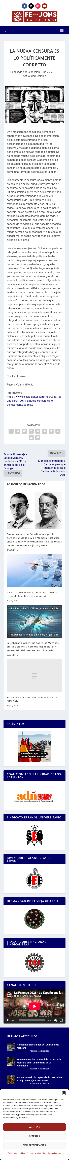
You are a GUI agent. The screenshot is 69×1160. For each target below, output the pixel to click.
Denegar (34, 1136)
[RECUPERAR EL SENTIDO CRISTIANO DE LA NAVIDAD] (34, 675)
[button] (64, 1093)
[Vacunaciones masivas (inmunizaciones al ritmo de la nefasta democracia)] (34, 570)
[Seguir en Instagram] (38, 6)
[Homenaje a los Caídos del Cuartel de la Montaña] (11, 1047)
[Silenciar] (55, 1020)
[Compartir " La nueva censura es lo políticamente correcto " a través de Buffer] (51, 431)
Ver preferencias (34, 1145)
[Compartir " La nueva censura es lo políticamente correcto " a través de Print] (37, 437)
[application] (35, 1006)
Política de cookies (16, 1153)
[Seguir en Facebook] (24, 6)
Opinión (41, 76)
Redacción (33, 72)
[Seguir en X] (31, 6)
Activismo (34, 1051)
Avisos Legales (54, 1153)
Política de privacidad (36, 1153)
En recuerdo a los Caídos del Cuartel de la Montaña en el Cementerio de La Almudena (39, 1062)
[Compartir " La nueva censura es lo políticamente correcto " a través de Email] (31, 437)
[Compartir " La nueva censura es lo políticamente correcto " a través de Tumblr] (31, 431)
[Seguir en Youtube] (44, 6)
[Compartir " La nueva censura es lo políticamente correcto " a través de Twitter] (17, 431)
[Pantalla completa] (61, 1020)
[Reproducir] (8, 1020)
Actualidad (29, 76)
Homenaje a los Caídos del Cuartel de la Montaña (38, 1046)
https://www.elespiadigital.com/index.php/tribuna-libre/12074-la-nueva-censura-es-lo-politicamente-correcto (34, 400)
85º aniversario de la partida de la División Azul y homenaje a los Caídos (39, 1079)
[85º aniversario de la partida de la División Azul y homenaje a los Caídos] (11, 1079)
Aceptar (34, 1127)
